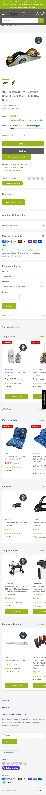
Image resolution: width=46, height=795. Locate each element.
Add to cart (23, 144)
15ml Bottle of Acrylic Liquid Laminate (15, 373)
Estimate (9, 306)
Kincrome (8, 453)
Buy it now (23, 151)
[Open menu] (3, 14)
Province (5, 282)
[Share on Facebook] (29, 178)
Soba (4, 105)
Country (5, 271)
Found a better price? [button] (16, 157)
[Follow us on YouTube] (16, 763)
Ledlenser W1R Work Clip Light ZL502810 (16, 524)
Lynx (6, 657)
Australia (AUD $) (8, 752)
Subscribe (10, 742)
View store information (13, 171)
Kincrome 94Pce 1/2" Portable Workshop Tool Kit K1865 (15, 457)
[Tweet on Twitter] (38, 178)
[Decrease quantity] (12, 135)
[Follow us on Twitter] (8, 763)
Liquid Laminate (10, 369)
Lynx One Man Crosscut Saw (15, 660)
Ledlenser (9, 519)
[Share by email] (42, 178)
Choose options (16, 396)
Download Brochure (13, 202)
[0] (42, 13)
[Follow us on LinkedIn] (25, 763)
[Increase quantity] (24, 135)
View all (41, 337)
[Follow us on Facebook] (3, 763)
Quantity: (5, 136)
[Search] (41, 20)
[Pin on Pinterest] (33, 178)
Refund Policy (7, 316)
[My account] (37, 13)
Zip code (5, 292)
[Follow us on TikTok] (20, 763)
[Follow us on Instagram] (12, 763)
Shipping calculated (27, 120)
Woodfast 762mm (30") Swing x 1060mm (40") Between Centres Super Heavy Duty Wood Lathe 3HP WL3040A (16, 590)
